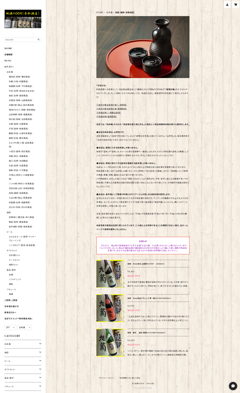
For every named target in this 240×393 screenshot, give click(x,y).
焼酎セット (13, 264)
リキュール (11, 289)
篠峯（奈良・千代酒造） (19, 170)
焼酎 (9, 212)
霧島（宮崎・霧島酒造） (19, 222)
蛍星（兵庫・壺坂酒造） (19, 95)
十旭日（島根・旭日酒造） (20, 151)
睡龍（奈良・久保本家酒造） (21, 133)
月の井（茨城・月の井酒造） (20, 207)
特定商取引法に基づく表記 (129, 378)
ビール (9, 232)
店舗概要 (8, 54)
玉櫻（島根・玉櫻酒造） (19, 124)
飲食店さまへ (10, 312)
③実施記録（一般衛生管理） (108, 112)
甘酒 (11, 274)
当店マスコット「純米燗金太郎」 (18, 318)
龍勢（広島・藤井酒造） (19, 138)
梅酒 (11, 294)
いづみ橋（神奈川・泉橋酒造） (22, 183)
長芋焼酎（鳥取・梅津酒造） (21, 226)
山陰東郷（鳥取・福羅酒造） (21, 114)
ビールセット (14, 260)
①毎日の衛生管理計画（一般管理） (111, 105)
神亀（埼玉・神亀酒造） (19, 156)
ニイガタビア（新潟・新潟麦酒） (22, 245)
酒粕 (11, 284)
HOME (99, 12)
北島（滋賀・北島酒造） (19, 165)
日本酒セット (14, 255)
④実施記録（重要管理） (106, 116)
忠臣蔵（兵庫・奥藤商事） (20, 202)
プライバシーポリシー (107, 378)
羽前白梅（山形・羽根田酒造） (22, 188)
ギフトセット (12, 250)
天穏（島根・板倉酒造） (19, 128)
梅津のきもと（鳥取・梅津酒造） (22, 110)
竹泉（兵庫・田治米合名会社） (22, 91)
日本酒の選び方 (11, 306)
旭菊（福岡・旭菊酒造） (19, 193)
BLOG (7, 60)
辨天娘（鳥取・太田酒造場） (21, 119)
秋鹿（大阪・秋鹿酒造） (19, 81)
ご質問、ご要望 (10, 300)
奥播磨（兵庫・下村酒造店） (21, 86)
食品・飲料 (11, 270)
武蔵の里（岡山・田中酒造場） (22, 105)
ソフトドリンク (15, 279)
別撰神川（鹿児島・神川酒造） (22, 217)
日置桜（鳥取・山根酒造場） (21, 100)
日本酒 (109, 12)
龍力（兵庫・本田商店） (19, 161)
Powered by (140, 388)
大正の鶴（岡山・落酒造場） (20, 198)
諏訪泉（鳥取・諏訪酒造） (20, 77)
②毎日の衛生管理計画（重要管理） (111, 109)
